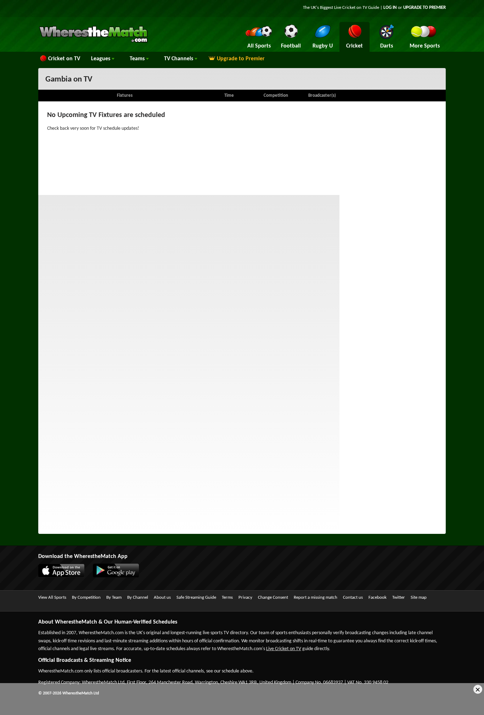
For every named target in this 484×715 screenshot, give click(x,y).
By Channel (137, 597)
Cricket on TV (64, 59)
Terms (227, 597)
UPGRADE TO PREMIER (424, 7)
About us (162, 597)
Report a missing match (315, 597)
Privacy (245, 597)
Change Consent (273, 597)
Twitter (398, 597)
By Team (114, 597)
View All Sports (52, 597)
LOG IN (390, 7)
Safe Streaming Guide (196, 597)
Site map (419, 597)
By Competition (86, 597)
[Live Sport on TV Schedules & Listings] (93, 42)
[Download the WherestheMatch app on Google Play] (119, 576)
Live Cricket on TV (283, 649)
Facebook (377, 597)
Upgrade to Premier (241, 59)
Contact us (353, 597)
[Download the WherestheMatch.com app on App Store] (64, 576)
